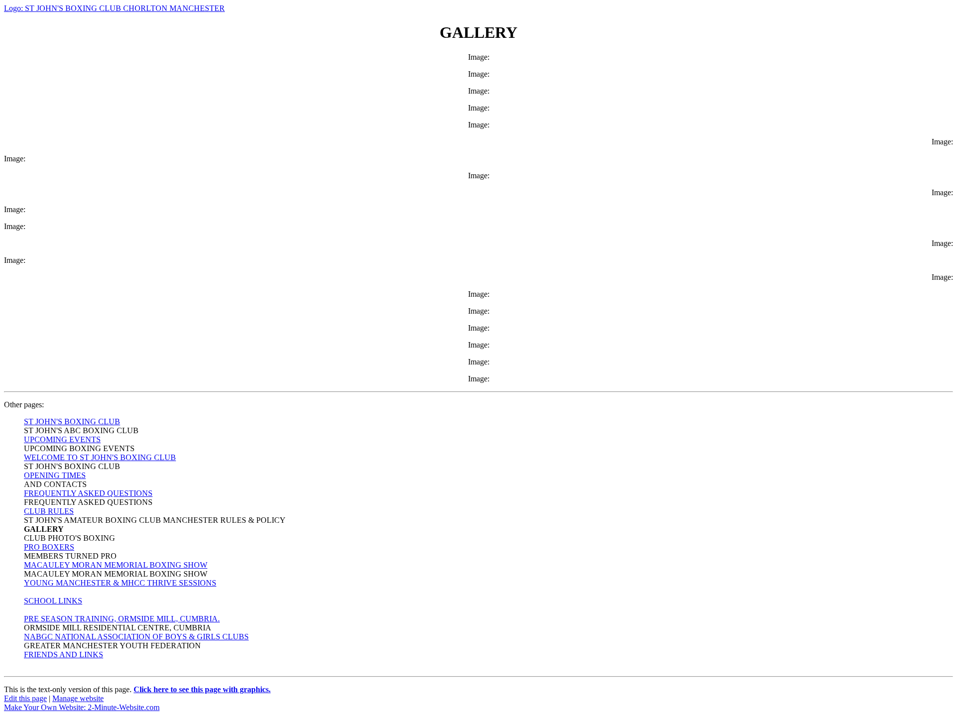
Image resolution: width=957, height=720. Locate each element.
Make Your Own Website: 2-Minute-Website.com (82, 707)
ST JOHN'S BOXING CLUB (72, 421)
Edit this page (25, 698)
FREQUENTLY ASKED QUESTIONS (88, 493)
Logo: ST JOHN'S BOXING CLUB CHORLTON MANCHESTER (114, 8)
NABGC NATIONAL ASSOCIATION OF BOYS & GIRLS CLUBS (136, 636)
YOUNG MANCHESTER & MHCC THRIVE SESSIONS (120, 583)
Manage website (78, 698)
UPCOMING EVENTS (62, 439)
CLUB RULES (49, 511)
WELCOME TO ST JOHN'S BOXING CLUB (100, 457)
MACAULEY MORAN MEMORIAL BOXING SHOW (115, 565)
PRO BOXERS (49, 547)
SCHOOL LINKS (53, 601)
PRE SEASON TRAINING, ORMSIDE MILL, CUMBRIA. (122, 618)
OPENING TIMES (55, 475)
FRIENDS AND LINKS (63, 654)
